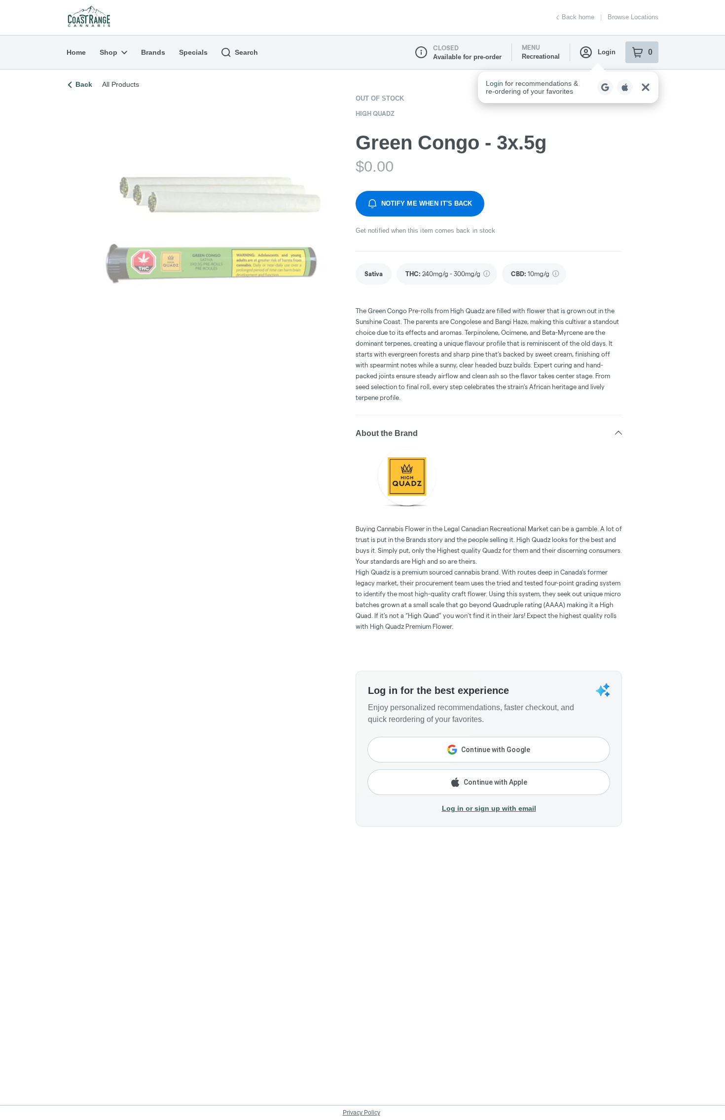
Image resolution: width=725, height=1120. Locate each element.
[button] (568, 87)
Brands (153, 52)
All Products (120, 84)
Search (246, 52)
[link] (374, 274)
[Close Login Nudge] (646, 87)
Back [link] (83, 84)
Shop (108, 52)
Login (607, 52)
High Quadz (375, 113)
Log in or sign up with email (489, 808)
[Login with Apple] (625, 87)
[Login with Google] (605, 87)
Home (76, 52)
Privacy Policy (361, 1112)
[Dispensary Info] (421, 52)
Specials (193, 52)
